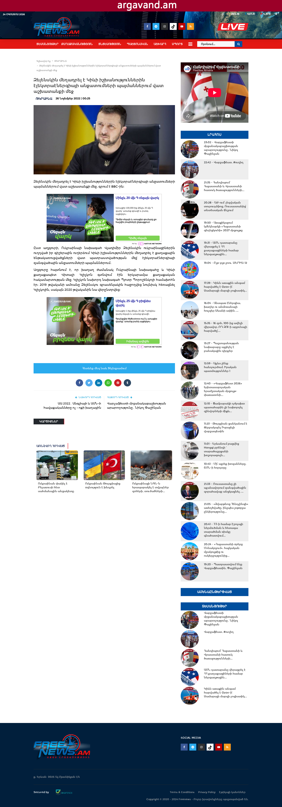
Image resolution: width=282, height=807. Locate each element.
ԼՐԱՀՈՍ (215, 135)
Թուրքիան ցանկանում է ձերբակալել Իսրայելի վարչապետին (225, 427)
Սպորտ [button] (177, 44)
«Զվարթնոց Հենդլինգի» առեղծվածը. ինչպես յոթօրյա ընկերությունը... (226, 507)
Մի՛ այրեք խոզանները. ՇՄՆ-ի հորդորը (225, 465)
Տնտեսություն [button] (109, 44)
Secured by (42, 792)
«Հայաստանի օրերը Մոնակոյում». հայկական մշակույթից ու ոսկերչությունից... (223, 549)
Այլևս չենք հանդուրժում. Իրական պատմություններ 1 (220, 367)
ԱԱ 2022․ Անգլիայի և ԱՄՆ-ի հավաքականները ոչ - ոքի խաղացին (72, 405)
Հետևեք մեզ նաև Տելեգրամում (104, 368)
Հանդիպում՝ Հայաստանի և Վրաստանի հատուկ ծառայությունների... (224, 186)
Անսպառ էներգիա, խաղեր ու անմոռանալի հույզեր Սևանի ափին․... (222, 306)
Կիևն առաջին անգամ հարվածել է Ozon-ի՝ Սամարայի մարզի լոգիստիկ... (225, 286)
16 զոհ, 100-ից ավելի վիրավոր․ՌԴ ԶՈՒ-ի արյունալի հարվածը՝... (225, 326)
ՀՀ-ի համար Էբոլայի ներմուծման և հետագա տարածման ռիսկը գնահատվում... (223, 529)
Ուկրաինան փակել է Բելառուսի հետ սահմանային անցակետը (56, 487)
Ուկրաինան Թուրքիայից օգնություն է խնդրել (102, 485)
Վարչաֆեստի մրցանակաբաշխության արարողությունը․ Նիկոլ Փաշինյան (136, 405)
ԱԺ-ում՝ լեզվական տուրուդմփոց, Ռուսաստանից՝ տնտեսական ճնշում (225, 206)
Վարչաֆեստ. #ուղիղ (223, 162)
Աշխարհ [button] (160, 44)
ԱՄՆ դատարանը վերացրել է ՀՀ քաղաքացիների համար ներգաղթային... (221, 248)
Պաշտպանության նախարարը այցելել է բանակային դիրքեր (221, 347)
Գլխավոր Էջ (43, 61)
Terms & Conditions (182, 792)
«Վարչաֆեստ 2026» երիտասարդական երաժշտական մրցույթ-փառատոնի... (223, 389)
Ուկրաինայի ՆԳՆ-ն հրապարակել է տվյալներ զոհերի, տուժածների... (150, 487)
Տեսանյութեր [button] (47, 44)
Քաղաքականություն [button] (77, 44)
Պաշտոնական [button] (137, 44)
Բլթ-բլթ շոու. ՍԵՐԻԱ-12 (225, 263)
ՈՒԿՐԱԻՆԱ (60, 61)
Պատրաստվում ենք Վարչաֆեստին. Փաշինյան (223, 566)
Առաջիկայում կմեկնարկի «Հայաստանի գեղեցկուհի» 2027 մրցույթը (223, 226)
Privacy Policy (206, 792)
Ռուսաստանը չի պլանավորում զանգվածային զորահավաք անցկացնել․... (225, 487)
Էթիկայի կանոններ (232, 792)
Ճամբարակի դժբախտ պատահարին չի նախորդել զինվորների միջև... (224, 407)
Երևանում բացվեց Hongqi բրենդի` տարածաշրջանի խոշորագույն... (221, 449)
